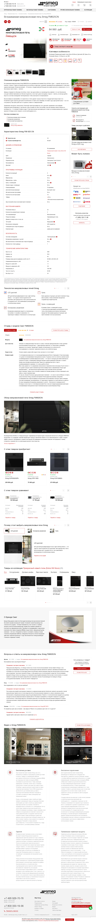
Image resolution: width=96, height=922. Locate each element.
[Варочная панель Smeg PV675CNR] (28, 581)
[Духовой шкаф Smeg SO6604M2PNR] (75, 581)
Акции (74, 2)
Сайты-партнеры (56, 910)
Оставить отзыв (10, 330)
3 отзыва (59, 21)
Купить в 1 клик (76, 29)
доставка (55, 40)
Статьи (36, 910)
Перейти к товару (10, 517)
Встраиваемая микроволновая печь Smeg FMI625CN (34, 659)
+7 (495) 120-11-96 (81, 217)
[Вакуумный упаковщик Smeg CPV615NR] (12, 581)
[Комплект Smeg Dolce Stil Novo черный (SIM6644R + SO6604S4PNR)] (59, 581)
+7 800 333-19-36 (10, 6)
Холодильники (14, 572)
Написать (82, 222)
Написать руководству (82, 906)
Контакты (54, 908)
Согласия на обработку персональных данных (48, 920)
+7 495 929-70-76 (10, 4)
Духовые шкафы (27, 572)
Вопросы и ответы (57, 904)
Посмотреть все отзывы (60, 330)
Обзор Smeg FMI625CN (16, 125)
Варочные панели (42, 572)
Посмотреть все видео (84, 725)
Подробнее (81, 206)
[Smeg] (48, 4)
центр (35, 714)
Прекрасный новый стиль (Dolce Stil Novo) (56, 152)
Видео (54, 906)
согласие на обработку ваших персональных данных (33, 919)
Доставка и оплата (40, 901)
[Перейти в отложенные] (72, 5)
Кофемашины (64, 572)
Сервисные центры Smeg (41, 904)
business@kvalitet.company (81, 903)
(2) (45, 474)
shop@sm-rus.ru (77, 899)
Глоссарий (55, 903)
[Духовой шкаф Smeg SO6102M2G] (59, 462)
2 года (78, 40)
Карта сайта (74, 914)
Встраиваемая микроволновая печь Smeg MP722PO (34, 706)
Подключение (38, 903)
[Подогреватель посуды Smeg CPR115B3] (36, 462)
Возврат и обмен (39, 908)
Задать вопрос (81, 668)
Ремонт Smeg (38, 906)
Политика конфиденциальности (42, 914)
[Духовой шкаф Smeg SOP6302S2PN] (14, 462)
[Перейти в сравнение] (78, 5)
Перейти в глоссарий (40, 555)
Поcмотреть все (82, 672)
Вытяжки (54, 572)
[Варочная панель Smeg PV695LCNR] (43, 581)
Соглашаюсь (69, 919)
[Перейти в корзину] (84, 5)
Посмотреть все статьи (82, 180)
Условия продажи (56, 914)
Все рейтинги (82, 149)
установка (67, 40)
